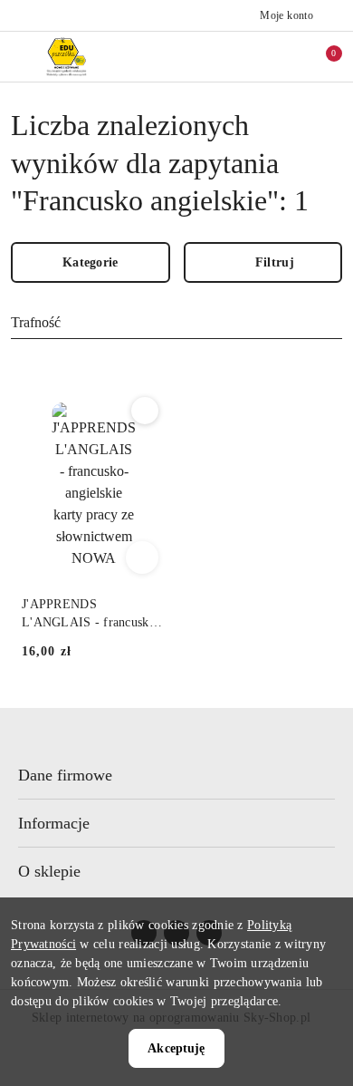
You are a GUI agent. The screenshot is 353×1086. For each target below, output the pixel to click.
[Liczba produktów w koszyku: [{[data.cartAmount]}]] (321, 56)
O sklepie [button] (49, 871)
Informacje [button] (54, 823)
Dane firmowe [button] (65, 775)
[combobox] (176, 323)
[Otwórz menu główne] (21, 56)
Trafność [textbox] (36, 322)
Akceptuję (176, 1048)
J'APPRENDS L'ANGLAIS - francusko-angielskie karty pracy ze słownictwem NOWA (91, 614)
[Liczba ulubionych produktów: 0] (283, 56)
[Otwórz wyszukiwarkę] (245, 56)
